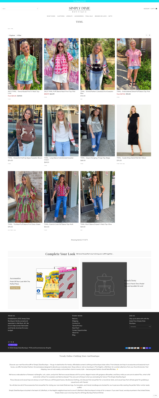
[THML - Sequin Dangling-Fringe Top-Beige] (97, 130)
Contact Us (76, 323)
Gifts (110, 16)
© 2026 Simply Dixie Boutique (18, 348)
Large (123, 163)
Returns (75, 319)
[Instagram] (11, 342)
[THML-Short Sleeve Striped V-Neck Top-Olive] (97, 197)
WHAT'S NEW (51, 16)
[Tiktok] (13, 342)
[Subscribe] (149, 326)
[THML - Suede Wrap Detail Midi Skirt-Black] (134, 130)
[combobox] (20, 8)
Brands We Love (100, 16)
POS (30, 348)
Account (147, 8)
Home (9, 28)
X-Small (9, 99)
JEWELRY (69, 16)
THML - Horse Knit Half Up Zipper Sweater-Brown (25, 158)
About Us (75, 333)
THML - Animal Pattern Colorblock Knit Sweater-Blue (97, 92)
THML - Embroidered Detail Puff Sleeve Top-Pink (133, 91)
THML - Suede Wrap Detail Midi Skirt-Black (131, 158)
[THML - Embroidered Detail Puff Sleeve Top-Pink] (134, 64)
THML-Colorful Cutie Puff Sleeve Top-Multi (58, 224)
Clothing (60, 16)
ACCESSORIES (78, 16)
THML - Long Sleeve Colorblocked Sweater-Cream (59, 159)
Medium (11, 230)
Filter (19, 35)
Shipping (75, 321)
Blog (73, 335)
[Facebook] (8, 342)
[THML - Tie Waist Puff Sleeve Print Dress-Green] (25, 197)
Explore (12, 35)
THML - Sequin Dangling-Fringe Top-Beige (95, 158)
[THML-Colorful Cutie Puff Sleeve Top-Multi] (61, 197)
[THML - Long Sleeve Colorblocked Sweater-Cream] (61, 130)
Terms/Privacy (77, 326)
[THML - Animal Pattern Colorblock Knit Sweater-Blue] (97, 64)
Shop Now (15, 288)
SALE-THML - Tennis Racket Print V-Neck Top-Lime (24, 92)
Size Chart (75, 328)
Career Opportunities (79, 330)
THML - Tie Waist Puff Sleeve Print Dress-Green (24, 224)
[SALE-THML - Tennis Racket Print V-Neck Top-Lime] (25, 64)
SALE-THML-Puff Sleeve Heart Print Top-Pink (59, 91)
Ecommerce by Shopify (43, 348)
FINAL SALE (89, 16)
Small (81, 99)
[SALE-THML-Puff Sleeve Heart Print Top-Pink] (61, 64)
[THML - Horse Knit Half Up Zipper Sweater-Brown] (25, 130)
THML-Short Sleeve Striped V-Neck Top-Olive (96, 224)
